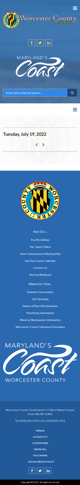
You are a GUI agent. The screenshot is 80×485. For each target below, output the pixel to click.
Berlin (40, 431)
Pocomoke (40, 455)
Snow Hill (40, 449)
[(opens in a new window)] (40, 66)
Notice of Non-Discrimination (40, 306)
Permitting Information (40, 313)
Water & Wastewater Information (40, 320)
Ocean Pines (40, 443)
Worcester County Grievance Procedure (40, 327)
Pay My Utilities (40, 239)
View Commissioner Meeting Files (40, 253)
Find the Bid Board (40, 274)
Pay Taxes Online (40, 246)
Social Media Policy (41, 462)
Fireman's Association (40, 292)
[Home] (40, 19)
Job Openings (40, 299)
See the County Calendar (40, 260)
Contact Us (40, 267)
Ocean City (40, 437)
